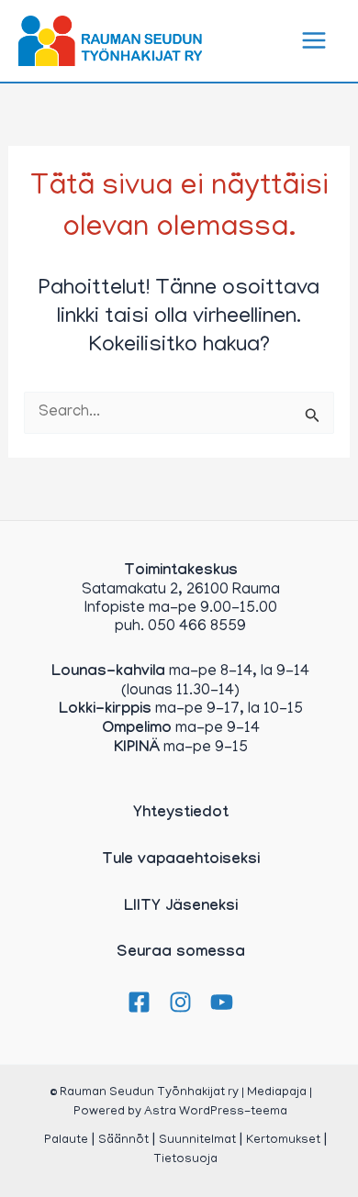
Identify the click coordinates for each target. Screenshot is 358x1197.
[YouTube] (221, 1002)
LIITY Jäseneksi (181, 907)
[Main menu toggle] (315, 41)
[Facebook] (139, 1002)
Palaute (66, 1140)
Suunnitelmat (197, 1140)
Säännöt (123, 1140)
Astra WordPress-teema (215, 1112)
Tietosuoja (185, 1160)
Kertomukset (283, 1140)
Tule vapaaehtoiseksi (181, 861)
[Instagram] (180, 1002)
